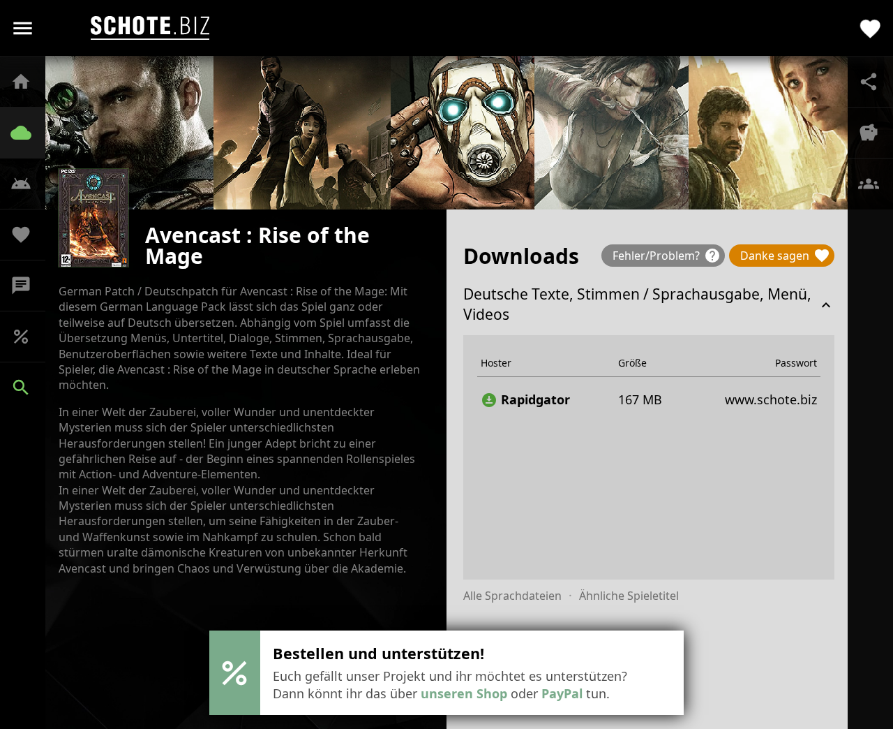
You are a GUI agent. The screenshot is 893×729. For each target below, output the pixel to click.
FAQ (27, 183)
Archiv (27, 132)
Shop (27, 336)
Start (27, 81)
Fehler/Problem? (667, 255)
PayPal (562, 693)
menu (22, 28)
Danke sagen (785, 255)
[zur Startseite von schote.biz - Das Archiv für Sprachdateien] (150, 28)
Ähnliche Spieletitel (629, 595)
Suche (27, 387)
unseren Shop (464, 693)
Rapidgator (525, 399)
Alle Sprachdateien (512, 595)
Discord (27, 285)
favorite (870, 28)
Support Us (27, 234)
